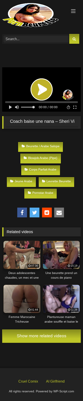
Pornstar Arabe (42, 193)
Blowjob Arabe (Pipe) (42, 158)
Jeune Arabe (23, 181)
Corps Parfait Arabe (42, 169)
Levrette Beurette (58, 181)
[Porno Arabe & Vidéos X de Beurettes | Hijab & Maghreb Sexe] (34, 15)
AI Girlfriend (55, 381)
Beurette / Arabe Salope (43, 146)
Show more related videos (41, 336)
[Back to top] (69, 387)
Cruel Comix (28, 381)
